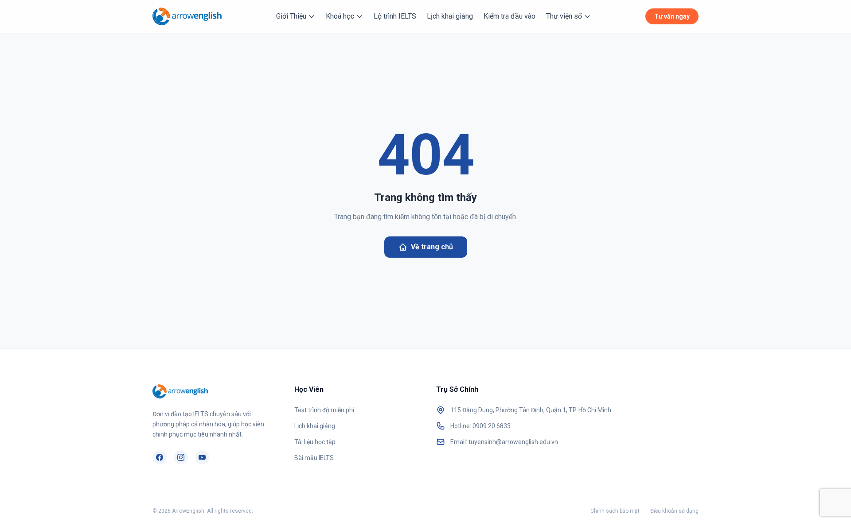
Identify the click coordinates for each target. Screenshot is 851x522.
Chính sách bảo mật (615, 511)
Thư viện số (564, 16)
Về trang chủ (432, 247)
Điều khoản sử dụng (674, 511)
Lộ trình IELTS (395, 16)
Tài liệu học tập (315, 441)
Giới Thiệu (291, 16)
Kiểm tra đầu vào (509, 16)
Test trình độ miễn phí (324, 410)
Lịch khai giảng (450, 16)
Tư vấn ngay (672, 16)
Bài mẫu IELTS (314, 457)
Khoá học (340, 16)
